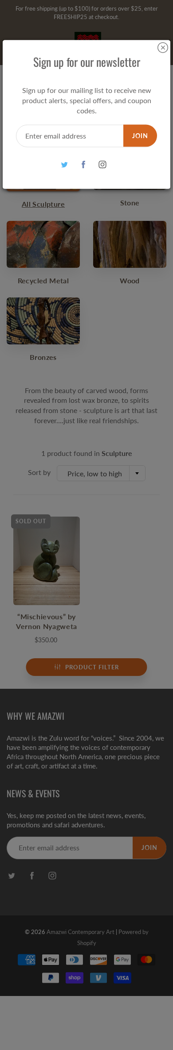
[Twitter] (64, 164)
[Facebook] (83, 164)
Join (140, 135)
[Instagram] (102, 164)
